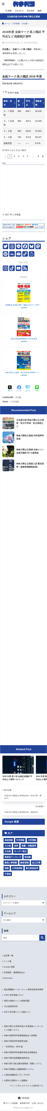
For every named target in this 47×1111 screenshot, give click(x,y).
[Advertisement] (23, 189)
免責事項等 (25, 1103)
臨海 (39, 11)
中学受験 (20, 840)
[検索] (42, 938)
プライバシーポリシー (23, 1108)
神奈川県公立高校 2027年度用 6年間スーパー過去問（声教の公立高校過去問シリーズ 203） (23, 372)
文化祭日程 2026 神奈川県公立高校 (23, 16)
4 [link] (23, 156)
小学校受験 (17, 868)
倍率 (16, 846)
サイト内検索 (11, 1103)
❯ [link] (43, 156)
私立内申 (30, 11)
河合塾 (18, 397)
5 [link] (27, 156)
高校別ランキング (13, 857)
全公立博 (36, 862)
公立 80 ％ (19, 11)
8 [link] (38, 156)
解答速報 (24, 862)
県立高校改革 (32, 868)
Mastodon (8, 978)
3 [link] (18, 156)
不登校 (8, 874)
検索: (17, 93)
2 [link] (14, 156)
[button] (14, 102)
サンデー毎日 (20, 851)
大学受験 (15, 402)
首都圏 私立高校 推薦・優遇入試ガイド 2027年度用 (23, 305)
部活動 (28, 857)
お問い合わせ (37, 1103)
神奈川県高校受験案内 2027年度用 (24, 339)
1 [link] (9, 156)
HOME (25, 1098)
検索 (9, 11)
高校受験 (9, 840)
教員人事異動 (11, 862)
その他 (8, 846)
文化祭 (8, 851)
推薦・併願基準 (29, 846)
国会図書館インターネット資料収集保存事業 (23, 989)
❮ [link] (5, 156)
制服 (7, 868)
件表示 (11, 93)
